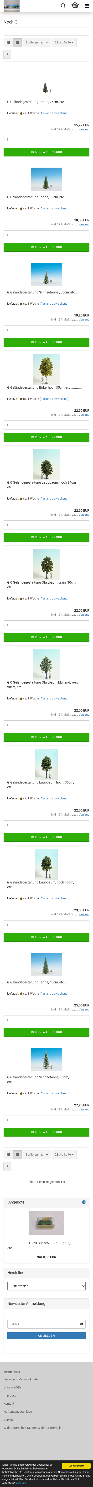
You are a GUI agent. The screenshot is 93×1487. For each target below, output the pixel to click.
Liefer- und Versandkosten (21, 1379)
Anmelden (46, 1335)
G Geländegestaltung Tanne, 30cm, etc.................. (44, 197)
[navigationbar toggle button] (87, 6)
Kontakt (9, 1403)
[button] (8, 42)
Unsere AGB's (13, 1387)
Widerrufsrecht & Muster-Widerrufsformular (33, 1428)
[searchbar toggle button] (63, 6)
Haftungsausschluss (18, 1411)
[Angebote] (84, 1202)
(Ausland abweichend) (54, 113)
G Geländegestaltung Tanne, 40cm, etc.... (37, 982)
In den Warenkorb (46, 152)
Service (9, 1419)
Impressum (11, 1395)
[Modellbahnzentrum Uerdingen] (10, 6)
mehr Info (21, 1483)
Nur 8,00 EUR (46, 1257)
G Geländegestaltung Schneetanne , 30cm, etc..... (43, 292)
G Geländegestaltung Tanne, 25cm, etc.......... (40, 102)
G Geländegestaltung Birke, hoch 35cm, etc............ (44, 387)
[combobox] (37, 42)
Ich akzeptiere (76, 1466)
